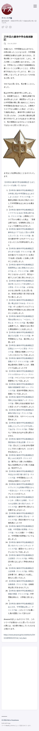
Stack (7, 725)
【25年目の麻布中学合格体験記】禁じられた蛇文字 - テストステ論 (21, 458)
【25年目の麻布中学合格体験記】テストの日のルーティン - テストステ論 (21, 374)
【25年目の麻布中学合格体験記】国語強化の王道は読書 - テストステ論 (21, 442)
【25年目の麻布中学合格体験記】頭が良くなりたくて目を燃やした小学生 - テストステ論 (21, 284)
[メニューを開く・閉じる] (35, 6)
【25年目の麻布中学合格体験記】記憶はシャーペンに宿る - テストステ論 (21, 348)
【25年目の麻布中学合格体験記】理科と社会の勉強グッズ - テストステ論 (21, 400)
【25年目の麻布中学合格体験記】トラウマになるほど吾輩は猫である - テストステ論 (21, 213)
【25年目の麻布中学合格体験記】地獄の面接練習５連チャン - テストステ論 (21, 387)
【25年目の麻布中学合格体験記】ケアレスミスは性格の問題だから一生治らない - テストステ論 (21, 487)
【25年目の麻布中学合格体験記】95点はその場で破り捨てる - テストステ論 (21, 474)
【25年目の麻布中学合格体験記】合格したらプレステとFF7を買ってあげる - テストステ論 (21, 426)
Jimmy (13, 725)
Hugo (8, 723)
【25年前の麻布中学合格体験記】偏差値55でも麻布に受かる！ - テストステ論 (21, 516)
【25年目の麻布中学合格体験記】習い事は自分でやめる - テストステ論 (21, 303)
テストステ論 (7, 18)
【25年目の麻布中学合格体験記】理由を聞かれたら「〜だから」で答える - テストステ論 (21, 319)
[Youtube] (10, 28)
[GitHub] (6, 28)
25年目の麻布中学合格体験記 (18, 38)
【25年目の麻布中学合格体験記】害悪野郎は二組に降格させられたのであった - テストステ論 (21, 267)
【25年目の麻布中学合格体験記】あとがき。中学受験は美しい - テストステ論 (21, 606)
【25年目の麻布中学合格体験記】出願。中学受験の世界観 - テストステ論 (21, 529)
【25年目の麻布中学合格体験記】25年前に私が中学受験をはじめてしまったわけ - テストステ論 (21, 193)
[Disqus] (19, 678)
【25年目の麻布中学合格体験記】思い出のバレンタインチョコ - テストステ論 (21, 545)
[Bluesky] (3, 28)
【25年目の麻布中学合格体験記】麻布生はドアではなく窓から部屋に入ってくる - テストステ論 (21, 232)
